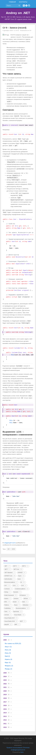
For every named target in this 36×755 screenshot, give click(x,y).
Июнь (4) (8, 653)
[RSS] (23, 5)
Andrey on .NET (18, 13)
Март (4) (8, 662)
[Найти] (19, 5)
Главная (12, 2)
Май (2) (7, 656)
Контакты (23, 2)
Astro (22, 752)
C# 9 (13, 549)
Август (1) (8, 646)
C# (8, 549)
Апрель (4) (8, 659)
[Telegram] (26, 5)
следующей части (10, 543)
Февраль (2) (9, 666)
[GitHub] (29, 5)
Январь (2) (8, 669)
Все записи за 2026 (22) (13, 643)
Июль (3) (8, 650)
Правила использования (14, 747)
